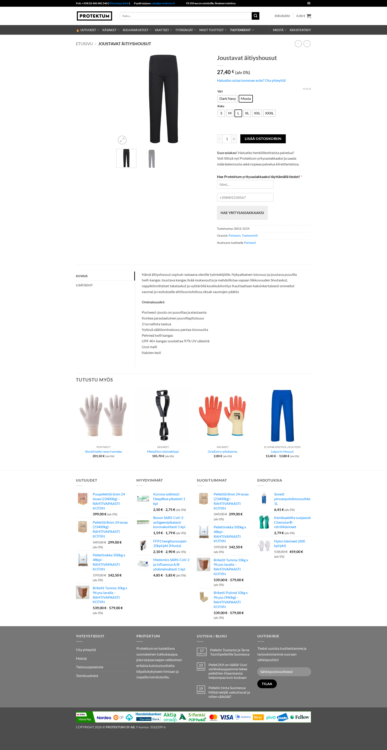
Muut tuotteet (211, 30)
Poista (307, 88)
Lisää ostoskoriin (263, 139)
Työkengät (184, 30)
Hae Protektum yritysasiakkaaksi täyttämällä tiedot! (259, 176)
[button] (282, 16)
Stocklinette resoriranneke (103, 451)
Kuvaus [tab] (82, 276)
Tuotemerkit (240, 30)
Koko (220, 106)
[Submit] (255, 16)
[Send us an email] (308, 3)
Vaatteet (162, 30)
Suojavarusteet (136, 30)
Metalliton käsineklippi (163, 451)
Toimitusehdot (87, 675)
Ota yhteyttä (86, 649)
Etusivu (84, 43)
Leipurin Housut (282, 451)
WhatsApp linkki (119, 3)
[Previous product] (306, 43)
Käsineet (109, 30)
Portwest (235, 235)
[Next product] (298, 43)
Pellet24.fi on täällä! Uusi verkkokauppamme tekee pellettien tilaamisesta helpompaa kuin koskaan (228, 671)
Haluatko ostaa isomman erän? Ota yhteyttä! (251, 80)
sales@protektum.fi (163, 3)
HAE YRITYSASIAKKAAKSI (242, 212)
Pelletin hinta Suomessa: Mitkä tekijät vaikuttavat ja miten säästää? (229, 692)
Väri (220, 91)
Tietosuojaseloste (89, 667)
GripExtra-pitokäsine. (223, 451)
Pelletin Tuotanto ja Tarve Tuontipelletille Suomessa (229, 652)
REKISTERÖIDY (300, 30)
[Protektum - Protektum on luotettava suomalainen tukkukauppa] (94, 15)
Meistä (278, 30)
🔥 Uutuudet (86, 30)
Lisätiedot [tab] (84, 285)
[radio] (227, 98)
